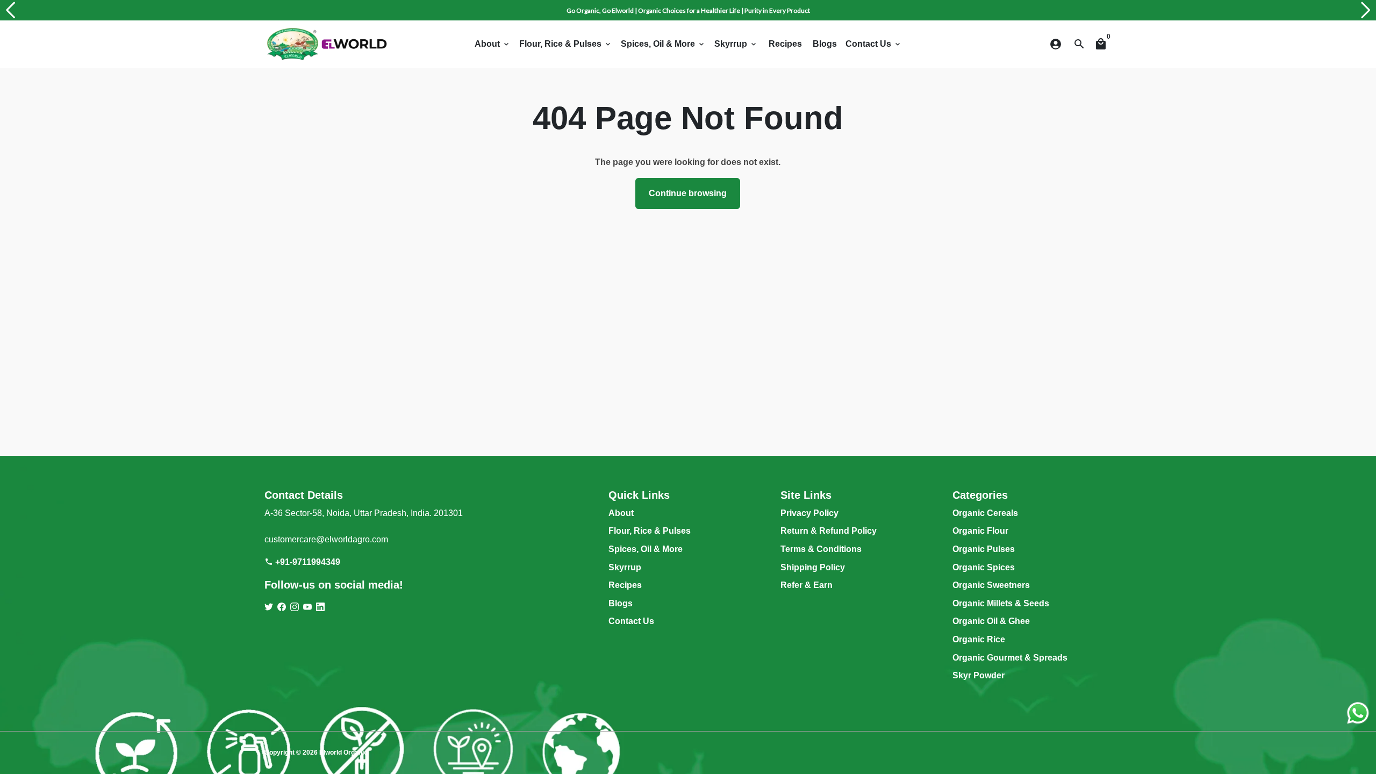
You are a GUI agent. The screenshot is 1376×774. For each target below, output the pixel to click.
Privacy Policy (809, 513)
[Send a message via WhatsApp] (1358, 713)
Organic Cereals (985, 513)
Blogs (825, 43)
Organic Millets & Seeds (1000, 603)
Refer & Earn (806, 585)
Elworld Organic (343, 752)
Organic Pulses (983, 549)
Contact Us (873, 43)
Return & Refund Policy (828, 530)
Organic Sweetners (991, 585)
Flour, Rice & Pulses (565, 43)
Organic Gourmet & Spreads (1009, 657)
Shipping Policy (812, 567)
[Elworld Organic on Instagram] (294, 607)
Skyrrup (736, 43)
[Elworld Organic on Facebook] (281, 607)
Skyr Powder (978, 675)
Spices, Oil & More (663, 43)
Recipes (785, 43)
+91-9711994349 (302, 562)
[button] (10, 10)
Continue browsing (688, 193)
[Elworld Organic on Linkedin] (320, 607)
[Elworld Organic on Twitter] (268, 607)
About (493, 43)
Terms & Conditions (821, 549)
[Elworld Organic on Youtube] (307, 607)
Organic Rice (978, 639)
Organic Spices (983, 567)
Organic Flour (980, 530)
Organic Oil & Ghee (991, 621)
